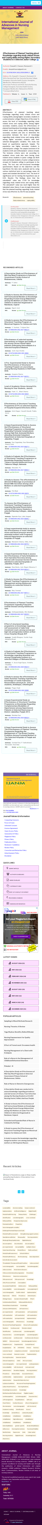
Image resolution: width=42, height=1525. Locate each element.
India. (23, 1432)
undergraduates (34, 1364)
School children (24, 1253)
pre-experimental (8, 1247)
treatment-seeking (8, 1409)
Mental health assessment (10, 1234)
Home (6, 1511)
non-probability (19, 1247)
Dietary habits (16, 1373)
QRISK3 (5, 1341)
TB (14, 1347)
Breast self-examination (30, 1325)
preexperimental (19, 1318)
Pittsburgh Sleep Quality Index (11, 1240)
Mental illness (22, 1250)
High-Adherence (18, 1419)
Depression (6, 1295)
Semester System (21, 1357)
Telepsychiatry (22, 1214)
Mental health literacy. (9, 1256)
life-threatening (22, 1256)
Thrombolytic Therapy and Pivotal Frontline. (15, 1263)
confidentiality (7, 1377)
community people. (27, 1412)
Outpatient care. (7, 1344)
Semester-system (19, 1354)
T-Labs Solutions (16, 1522)
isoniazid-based (29, 1344)
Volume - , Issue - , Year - (24, 94)
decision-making (17, 1208)
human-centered (30, 1208)
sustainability (6, 1208)
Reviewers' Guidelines (12, 845)
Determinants (32, 1295)
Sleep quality (21, 1237)
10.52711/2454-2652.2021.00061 (18, 353)
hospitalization (7, 1347)
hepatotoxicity (19, 1344)
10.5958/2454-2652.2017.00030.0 (18, 614)
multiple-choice (30, 1247)
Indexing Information (17, 904)
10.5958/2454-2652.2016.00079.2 (18, 544)
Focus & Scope (9, 823)
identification (6, 1217)
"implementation (31, 1354)
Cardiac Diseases (18, 1403)
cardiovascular (17, 1331)
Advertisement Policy (12, 853)
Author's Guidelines (16, 874)
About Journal (8, 7)
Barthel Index (7, 1432)
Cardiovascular (15, 1328)
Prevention (30, 1273)
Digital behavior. (26, 1240)
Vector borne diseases (20, 1269)
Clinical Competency (8, 1360)
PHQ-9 (32, 1299)
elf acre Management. (31, 1403)
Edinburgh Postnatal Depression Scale (13, 1230)
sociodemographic (18, 1217)
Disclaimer (8, 856)
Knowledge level (31, 1435)
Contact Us (20, 7)
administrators (7, 1370)
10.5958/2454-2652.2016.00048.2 (18, 519)
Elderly (14, 1295)
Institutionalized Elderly (9, 1302)
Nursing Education (8, 1357)
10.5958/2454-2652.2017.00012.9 (18, 330)
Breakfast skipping (19, 1370)
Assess (28, 1409)
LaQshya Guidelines (8, 1383)
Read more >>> (34, 808)
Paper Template (14, 880)
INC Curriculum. (27, 1360)
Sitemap (6, 1514)
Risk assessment (14, 1341)
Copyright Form (15, 886)
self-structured (18, 1367)
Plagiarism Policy (10, 836)
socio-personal (29, 1367)
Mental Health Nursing (9, 1214)
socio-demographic (8, 1266)
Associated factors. (27, 1373)
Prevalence (22, 1295)
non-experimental (21, 1364)
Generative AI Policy (11, 834)
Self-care (29, 1399)
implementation (7, 1211)
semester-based (7, 1351)
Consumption (22, 1282)
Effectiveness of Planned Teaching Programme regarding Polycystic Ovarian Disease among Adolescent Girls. (19, 606)
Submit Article (13, 868)
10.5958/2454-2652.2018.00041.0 (18, 72)
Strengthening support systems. (29, 1234)
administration (7, 1380)
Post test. (36, 1347)
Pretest (29, 1347)
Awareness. (6, 1438)
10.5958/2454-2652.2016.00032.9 (18, 718)
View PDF (14, 101)
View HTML (31, 99)
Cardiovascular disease (31, 1338)
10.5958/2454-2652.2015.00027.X (18, 447)
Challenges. (32, 1214)
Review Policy (9, 847)
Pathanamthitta (7, 1221)
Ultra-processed (7, 1279)
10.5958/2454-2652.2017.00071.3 (18, 593)
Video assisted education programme (13, 1273)
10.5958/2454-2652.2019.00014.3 (18, 569)
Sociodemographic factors (29, 1341)
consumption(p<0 (33, 1289)
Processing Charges (15, 898)
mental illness (16, 1412)
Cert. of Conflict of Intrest (18, 892)
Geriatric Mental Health (21, 1299)
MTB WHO (21, 1347)
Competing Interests (12, 820)
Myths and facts (32, 1250)
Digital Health (32, 1211)
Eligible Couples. (28, 1393)
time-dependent (34, 1256)
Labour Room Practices (9, 1386)
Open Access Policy (11, 831)
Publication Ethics (11, 842)
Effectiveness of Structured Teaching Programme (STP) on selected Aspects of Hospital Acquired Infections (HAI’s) (20, 406)
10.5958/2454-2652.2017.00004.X (18, 470)
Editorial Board (28, 1511)
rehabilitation (6, 1416)
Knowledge (30, 1279)
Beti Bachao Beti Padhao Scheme (12, 1393)
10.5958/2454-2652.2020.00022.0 (18, 667)
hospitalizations (19, 1399)
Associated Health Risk (9, 1286)
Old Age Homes (7, 1299)
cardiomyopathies (8, 1396)
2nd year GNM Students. (10, 1308)
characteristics (7, 1334)
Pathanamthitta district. (25, 1302)
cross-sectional (30, 1217)
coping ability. (31, 200)
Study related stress (19, 200)
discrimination (18, 1243)
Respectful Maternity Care (21, 1380)
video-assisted (34, 1263)
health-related (20, 1292)
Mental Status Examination (10, 1305)
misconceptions (7, 1243)
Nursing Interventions (18, 1429)
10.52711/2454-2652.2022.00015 (18, 394)
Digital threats (19, 1435)
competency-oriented (21, 1351)
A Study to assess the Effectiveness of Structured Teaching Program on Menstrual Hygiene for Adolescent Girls (20, 322)
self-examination (20, 1312)
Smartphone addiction (9, 1237)
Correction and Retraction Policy (15, 850)
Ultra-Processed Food (9, 1282)
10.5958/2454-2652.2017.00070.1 (18, 376)
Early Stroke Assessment (10, 1260)
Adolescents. (22, 1286)
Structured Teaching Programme (12, 1325)
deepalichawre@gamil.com (17, 69)
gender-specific (19, 1425)
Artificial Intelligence (20, 1211)
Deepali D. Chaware (16, 66)
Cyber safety (31, 1432)
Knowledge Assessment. (10, 1390)
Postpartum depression (20, 1221)
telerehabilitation (8, 1425)
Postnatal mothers (8, 1224)
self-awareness (23, 1308)
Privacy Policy (9, 839)
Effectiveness (17, 197)
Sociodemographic (33, 1266)
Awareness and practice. (20, 1276)
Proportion (19, 1224)
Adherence (6, 1429)
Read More (30, 288)
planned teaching (28, 197)
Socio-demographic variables (11, 1227)
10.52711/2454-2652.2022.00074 (18, 493)
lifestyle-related (26, 1328)
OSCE (18, 1360)
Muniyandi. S (28, 66)
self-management (8, 1399)
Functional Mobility (32, 1429)
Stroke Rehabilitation (33, 1425)
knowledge (6, 1412)
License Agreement (11, 828)
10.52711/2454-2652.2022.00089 (18, 690)
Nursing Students (23, 1386)
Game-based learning (9, 1250)
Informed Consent (11, 825)
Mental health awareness (10, 1253)
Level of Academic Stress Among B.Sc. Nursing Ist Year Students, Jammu (20, 387)
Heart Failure (6, 1403)
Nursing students (33, 1237)
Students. (5, 1328)
